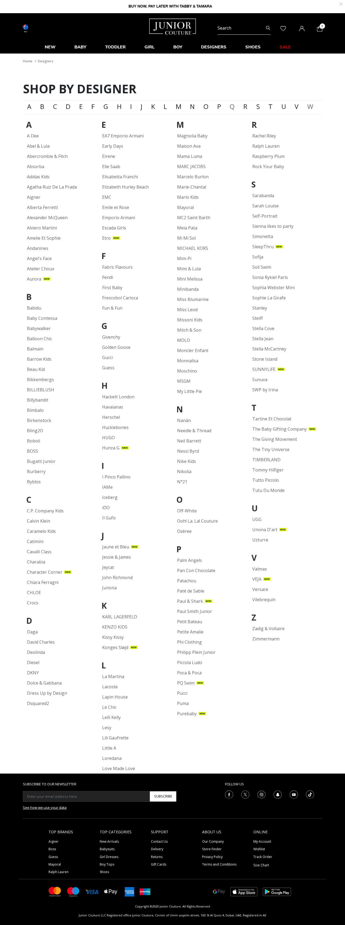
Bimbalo (35, 410)
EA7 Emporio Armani (123, 136)
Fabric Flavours (117, 267)
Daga (32, 632)
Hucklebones (115, 427)
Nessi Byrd (188, 451)
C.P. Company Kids (45, 511)
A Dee (33, 136)
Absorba (35, 166)
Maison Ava (189, 146)
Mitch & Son (189, 330)
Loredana (112, 758)
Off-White (187, 511)
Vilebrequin (263, 600)
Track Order (262, 857)
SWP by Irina (265, 390)
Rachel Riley (264, 136)
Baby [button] (80, 46)
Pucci (182, 693)
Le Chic (109, 707)
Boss (52, 849)
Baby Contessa (42, 318)
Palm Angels (189, 560)
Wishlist (259, 849)
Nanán (184, 420)
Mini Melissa (189, 279)
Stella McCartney (269, 349)
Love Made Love (118, 768)
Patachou (186, 581)
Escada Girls (114, 228)
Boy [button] (177, 46)
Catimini (35, 541)
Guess (108, 368)
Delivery (157, 849)
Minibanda (188, 289)
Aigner (33, 197)
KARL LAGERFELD (119, 617)
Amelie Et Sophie (44, 238)
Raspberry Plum (268, 156)
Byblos (34, 482)
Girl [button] (149, 46)
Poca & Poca (189, 673)
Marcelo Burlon (193, 177)
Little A (109, 748)
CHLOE (34, 593)
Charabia (36, 562)
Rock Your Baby (268, 166)
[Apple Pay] (111, 891)
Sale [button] (285, 46)
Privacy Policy (212, 857)
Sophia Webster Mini (273, 287)
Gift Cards (158, 864)
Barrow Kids (39, 359)
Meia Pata (187, 228)
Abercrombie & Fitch (47, 156)
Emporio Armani (118, 218)
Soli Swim (261, 267)
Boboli (33, 441)
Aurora (34, 279)
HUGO (108, 438)
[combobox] (244, 28)
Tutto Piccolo (265, 480)
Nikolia (184, 471)
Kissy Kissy (113, 637)
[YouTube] (294, 794)
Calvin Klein (38, 521)
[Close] (341, 3)
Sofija (257, 257)
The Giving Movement (274, 439)
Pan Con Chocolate (196, 570)
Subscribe (163, 796)
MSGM (184, 381)
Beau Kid (36, 369)
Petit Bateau (189, 622)
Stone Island (264, 359)
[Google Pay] (219, 891)
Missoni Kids (189, 320)
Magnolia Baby (192, 136)
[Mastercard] (55, 891)
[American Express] (129, 891)
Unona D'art (264, 530)
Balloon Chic (39, 339)
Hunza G (110, 448)
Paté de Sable (190, 591)
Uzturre (260, 540)
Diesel (33, 662)
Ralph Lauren (266, 146)
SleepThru (263, 247)
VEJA (256, 579)
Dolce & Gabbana (44, 683)
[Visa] (92, 891)
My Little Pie (189, 391)
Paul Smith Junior (194, 611)
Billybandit (37, 400)
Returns (157, 857)
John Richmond (117, 577)
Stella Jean (262, 339)
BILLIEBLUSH (40, 390)
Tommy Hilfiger (268, 470)
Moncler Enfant (192, 350)
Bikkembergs (40, 379)
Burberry (36, 471)
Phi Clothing (189, 642)
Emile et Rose (115, 207)
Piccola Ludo (189, 662)
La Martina (113, 676)
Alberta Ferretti (42, 207)
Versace (260, 589)
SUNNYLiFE (263, 369)
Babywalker (39, 328)
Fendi (107, 277)
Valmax (259, 569)
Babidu (34, 308)
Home (27, 61)
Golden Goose (116, 347)
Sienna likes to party (273, 226)
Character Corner (44, 572)
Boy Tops (107, 864)
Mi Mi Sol (186, 238)
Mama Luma (189, 156)
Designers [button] (213, 46)
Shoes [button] (253, 46)
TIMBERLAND (266, 460)
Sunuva (259, 379)
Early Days (112, 146)
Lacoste (110, 687)
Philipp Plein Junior (196, 652)
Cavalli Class (39, 552)
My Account (262, 841)
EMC (106, 197)
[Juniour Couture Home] (172, 26)
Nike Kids (186, 461)
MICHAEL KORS (192, 248)
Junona (109, 588)
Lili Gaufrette (115, 738)
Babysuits (107, 849)
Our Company (213, 841)
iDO (106, 508)
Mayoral (185, 207)
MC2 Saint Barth (193, 218)
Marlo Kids (188, 197)
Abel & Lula (38, 146)
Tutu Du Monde (268, 490)
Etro (106, 238)
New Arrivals (109, 841)
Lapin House (115, 697)
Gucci (107, 357)
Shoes (104, 872)
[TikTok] (310, 794)
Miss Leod (187, 310)
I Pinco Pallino (116, 477)
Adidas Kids (38, 177)
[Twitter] (245, 794)
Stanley (259, 308)
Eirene (108, 156)
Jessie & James (116, 557)
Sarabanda (263, 196)
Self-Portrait (264, 216)
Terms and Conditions (219, 864)
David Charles (41, 642)
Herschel (111, 417)
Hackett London (118, 397)
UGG (256, 519)
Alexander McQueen (47, 218)
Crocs (32, 603)
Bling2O (35, 431)
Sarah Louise (265, 206)
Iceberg (110, 497)
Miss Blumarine (193, 299)
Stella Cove (263, 328)
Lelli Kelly (111, 717)
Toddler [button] (115, 46)
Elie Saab (111, 166)
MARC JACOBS (191, 166)
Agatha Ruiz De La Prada (52, 187)
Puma (183, 703)
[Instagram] (261, 794)
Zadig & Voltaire (268, 629)
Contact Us (159, 841)
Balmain (35, 349)
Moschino (187, 371)
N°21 (182, 482)
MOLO (183, 340)
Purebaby (187, 714)
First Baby (112, 287)
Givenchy (111, 337)
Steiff (257, 318)
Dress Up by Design (47, 693)
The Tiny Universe (270, 449)
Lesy (106, 728)
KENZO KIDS (114, 627)
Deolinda (36, 652)
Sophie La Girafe (269, 298)
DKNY (33, 673)
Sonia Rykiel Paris (270, 277)
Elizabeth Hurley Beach (125, 187)
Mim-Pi (184, 258)
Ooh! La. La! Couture (197, 521)
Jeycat (108, 567)
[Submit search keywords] (268, 28)
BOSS (32, 451)
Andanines (37, 248)
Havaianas (112, 407)
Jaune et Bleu (115, 547)
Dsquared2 (38, 703)
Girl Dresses (109, 857)
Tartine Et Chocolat (271, 419)
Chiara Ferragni (42, 582)
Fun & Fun (112, 308)
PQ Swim (186, 683)
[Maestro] (73, 891)
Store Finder (212, 849)
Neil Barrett (189, 441)
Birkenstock (39, 420)
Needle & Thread (194, 431)
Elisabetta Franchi (120, 177)
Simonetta (262, 236)
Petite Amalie (190, 632)
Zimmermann (266, 639)
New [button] (50, 46)
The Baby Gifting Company (279, 429)
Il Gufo (109, 518)
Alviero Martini (42, 228)
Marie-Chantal (191, 187)
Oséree (184, 531)
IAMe (107, 487)
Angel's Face (39, 258)
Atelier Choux (40, 269)
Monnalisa (187, 361)
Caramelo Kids (41, 531)
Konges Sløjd (115, 647)
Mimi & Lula (189, 269)
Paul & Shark (190, 601)
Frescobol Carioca (120, 298)
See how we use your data (45, 807)
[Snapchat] (278, 794)
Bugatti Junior (41, 461)
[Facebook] (229, 794)
